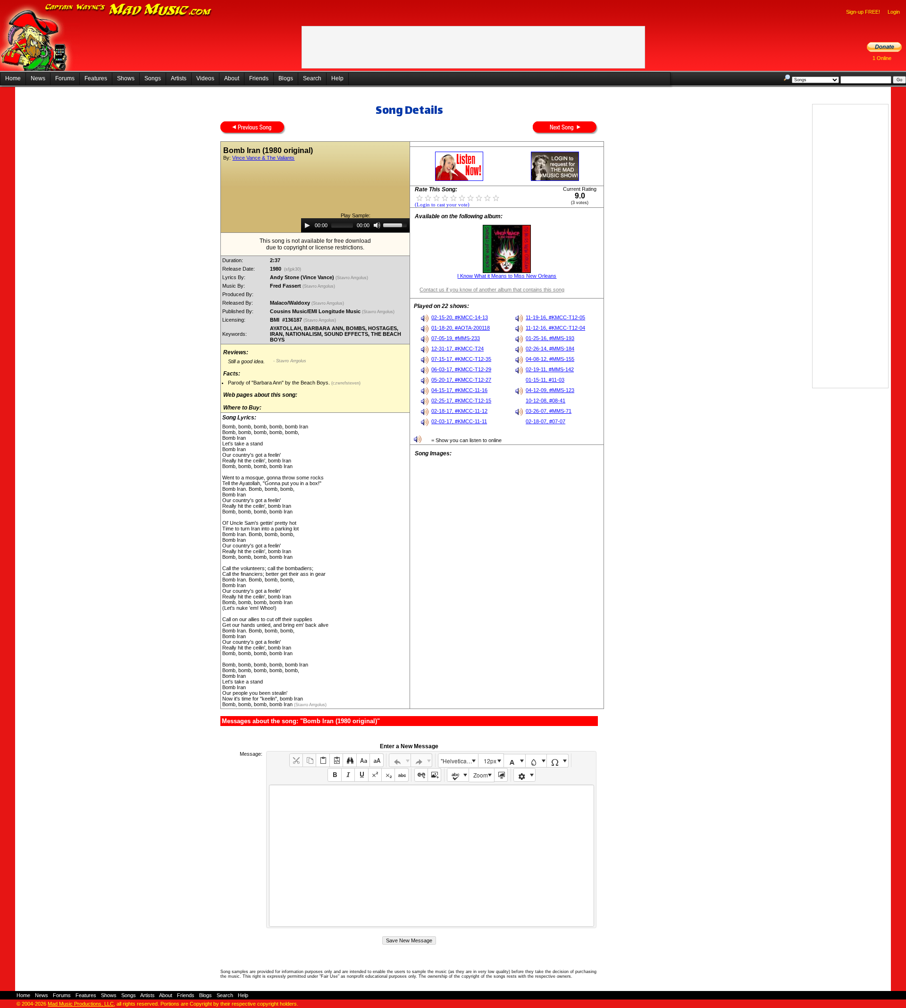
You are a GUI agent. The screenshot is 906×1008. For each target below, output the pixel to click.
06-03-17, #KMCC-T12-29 (461, 369)
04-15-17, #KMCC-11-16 (459, 390)
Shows (125, 78)
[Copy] (309, 760)
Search (312, 78)
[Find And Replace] (349, 760)
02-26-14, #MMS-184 (550, 348)
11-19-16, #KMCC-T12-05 (555, 317)
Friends (258, 78)
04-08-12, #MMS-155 (550, 359)
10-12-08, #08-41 (545, 400)
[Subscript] (388, 775)
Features (95, 78)
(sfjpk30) (292, 269)
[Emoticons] (524, 775)
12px (490, 761)
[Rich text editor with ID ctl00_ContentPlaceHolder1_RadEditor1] (431, 855)
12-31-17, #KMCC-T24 (457, 348)
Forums (65, 78)
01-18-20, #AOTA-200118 (460, 328)
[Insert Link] (421, 775)
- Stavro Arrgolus (289, 361)
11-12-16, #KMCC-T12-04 (555, 328)
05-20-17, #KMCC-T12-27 (461, 380)
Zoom (480, 775)
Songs (152, 78)
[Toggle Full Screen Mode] (501, 775)
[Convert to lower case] (363, 760)
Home (13, 78)
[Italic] (348, 775)
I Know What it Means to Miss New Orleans (506, 276)
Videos (205, 78)
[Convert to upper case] (376, 760)
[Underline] (361, 775)
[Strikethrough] (401, 775)
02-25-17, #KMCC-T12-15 (461, 400)
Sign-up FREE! (863, 12)
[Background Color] (536, 760)
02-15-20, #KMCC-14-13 (459, 317)
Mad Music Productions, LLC (81, 1004)
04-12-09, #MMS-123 (550, 390)
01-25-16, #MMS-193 (550, 338)
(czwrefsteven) (345, 383)
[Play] (307, 225)
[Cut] (296, 760)
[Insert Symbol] (557, 760)
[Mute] (377, 225)
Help (337, 78)
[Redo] (421, 760)
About (231, 78)
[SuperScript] (375, 775)
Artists (178, 78)
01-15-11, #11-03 (545, 380)
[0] (419, 197)
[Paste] (322, 760)
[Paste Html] (336, 760)
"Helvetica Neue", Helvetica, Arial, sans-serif (459, 761)
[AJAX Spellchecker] (458, 775)
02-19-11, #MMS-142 (550, 369)
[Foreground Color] (514, 760)
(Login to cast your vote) (442, 204)
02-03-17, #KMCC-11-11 (459, 421)
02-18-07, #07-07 (545, 421)
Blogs (285, 78)
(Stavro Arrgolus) (352, 277)
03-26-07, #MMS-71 (548, 411)
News (38, 78)
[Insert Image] (434, 775)
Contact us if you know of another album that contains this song (491, 289)
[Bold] (334, 775)
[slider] (396, 224)
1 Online (881, 58)
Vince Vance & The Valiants (263, 158)
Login (894, 12)
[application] (355, 225)
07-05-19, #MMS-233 (455, 338)
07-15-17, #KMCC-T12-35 (461, 359)
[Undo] (400, 760)
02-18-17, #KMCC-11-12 (459, 411)
